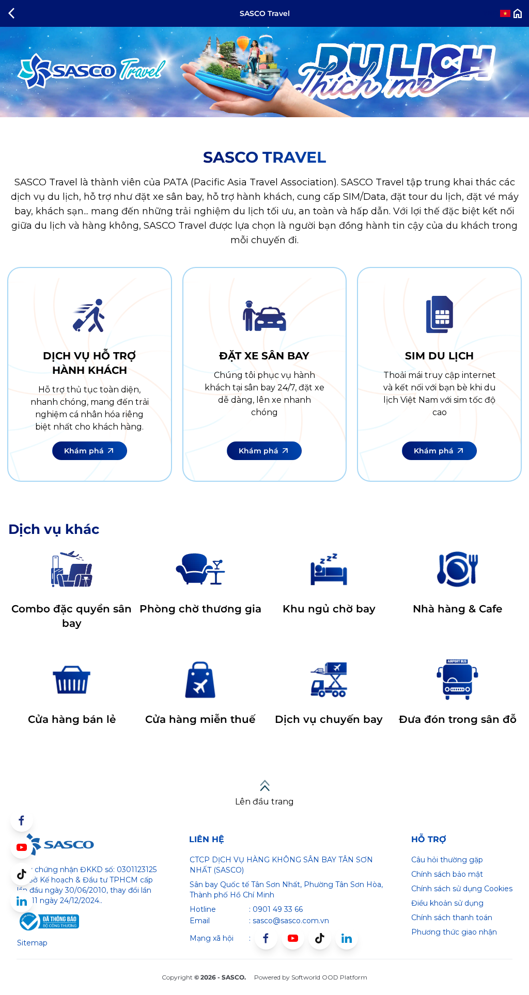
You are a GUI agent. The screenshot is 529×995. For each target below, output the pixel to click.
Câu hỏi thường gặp (447, 859)
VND (490, 13)
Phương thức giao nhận (454, 932)
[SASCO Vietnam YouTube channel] (293, 938)
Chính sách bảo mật (447, 874)
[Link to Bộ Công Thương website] (48, 922)
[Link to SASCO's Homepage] (55, 844)
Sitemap (32, 942)
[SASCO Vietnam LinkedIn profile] (346, 938)
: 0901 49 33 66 (276, 909)
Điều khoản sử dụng (447, 903)
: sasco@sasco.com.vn (289, 920)
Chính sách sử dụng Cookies (461, 888)
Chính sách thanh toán (451, 917)
